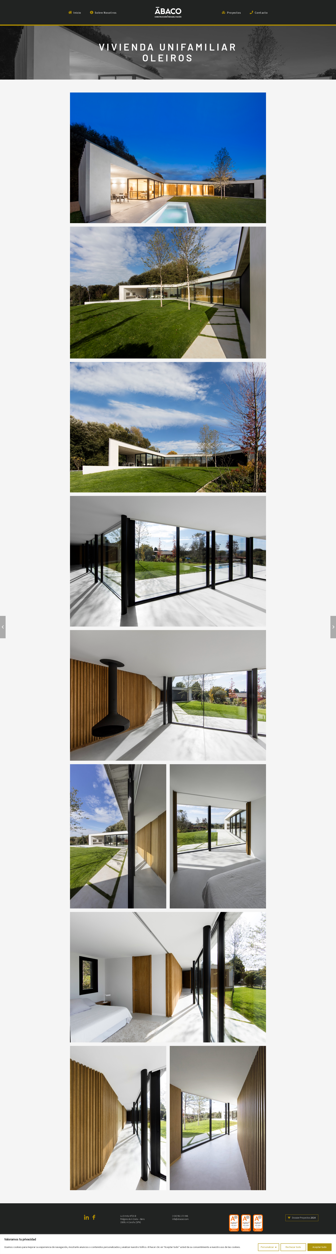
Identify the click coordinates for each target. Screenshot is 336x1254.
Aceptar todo (320, 1247)
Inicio (77, 13)
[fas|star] (86, 1217)
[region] (168, 1244)
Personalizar (267, 1247)
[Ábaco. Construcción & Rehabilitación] (168, 12)
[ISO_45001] (258, 1223)
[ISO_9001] (234, 1223)
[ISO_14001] (246, 1223)
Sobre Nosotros (106, 13)
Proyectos (234, 13)
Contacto (261, 13)
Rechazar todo (293, 1247)
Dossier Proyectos (304, 1217)
